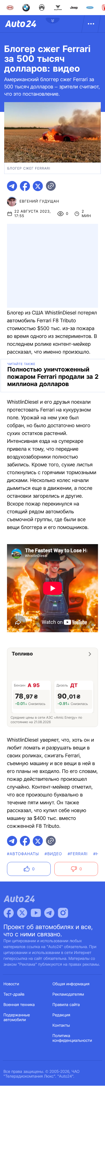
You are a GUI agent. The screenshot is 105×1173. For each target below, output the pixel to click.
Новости (11, 984)
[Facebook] (9, 913)
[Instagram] (63, 913)
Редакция (61, 1015)
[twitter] (38, 186)
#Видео (53, 854)
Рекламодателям (68, 994)
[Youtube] (36, 913)
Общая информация (71, 984)
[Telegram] (49, 913)
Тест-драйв (14, 994)
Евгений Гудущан (39, 201)
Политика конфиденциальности (72, 1038)
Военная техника (19, 1004)
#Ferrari (78, 854)
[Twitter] (22, 913)
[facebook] (25, 186)
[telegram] (12, 186)
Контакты (61, 1025)
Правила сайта (66, 1004)
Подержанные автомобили (17, 1017)
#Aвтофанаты (23, 854)
